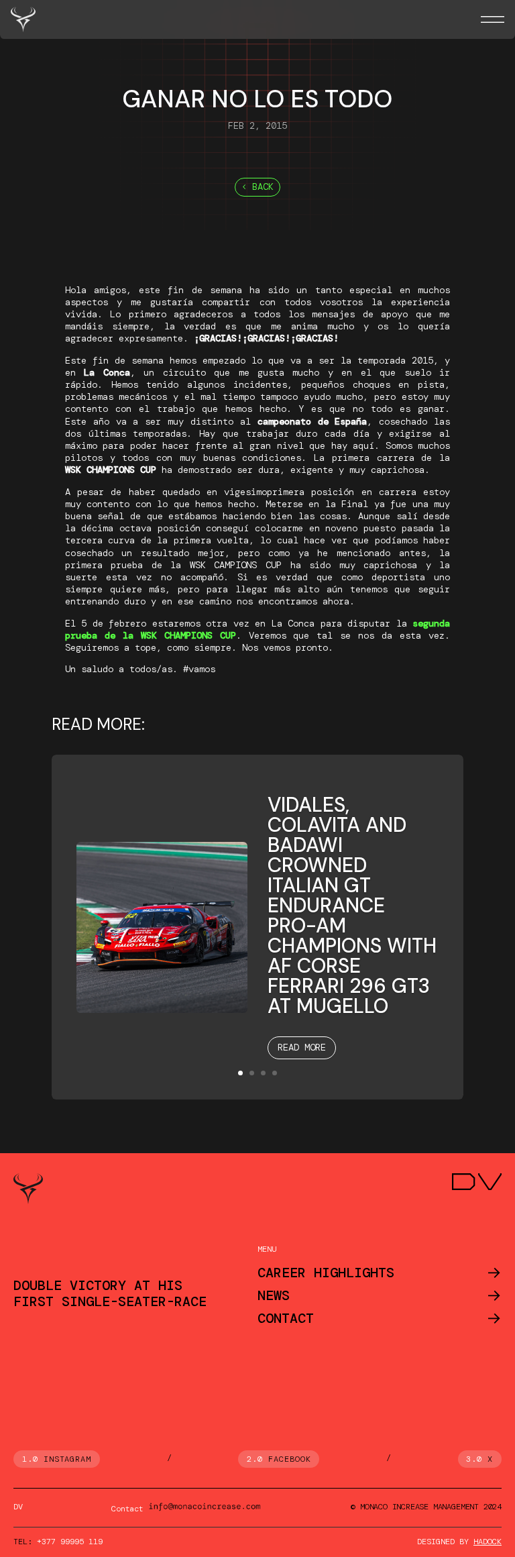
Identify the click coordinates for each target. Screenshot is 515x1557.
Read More (302, 1047)
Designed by (459, 1541)
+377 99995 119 (70, 1541)
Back (263, 186)
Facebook (289, 1459)
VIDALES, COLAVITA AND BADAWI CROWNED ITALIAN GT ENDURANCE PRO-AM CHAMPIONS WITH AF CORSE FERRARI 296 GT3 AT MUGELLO (352, 905)
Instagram (68, 1459)
